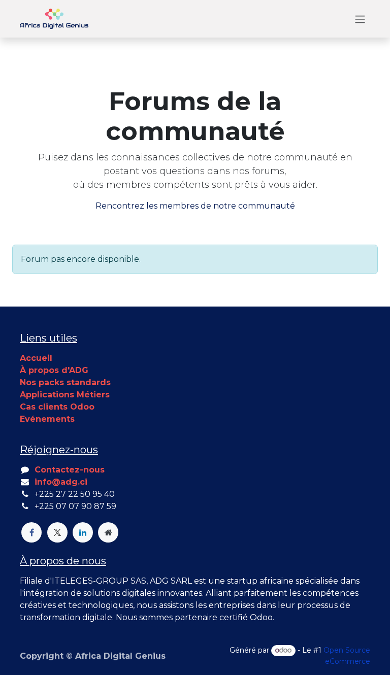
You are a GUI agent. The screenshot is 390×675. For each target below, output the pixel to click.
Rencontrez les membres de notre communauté (195, 206)
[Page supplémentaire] (108, 532)
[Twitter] (57, 532)
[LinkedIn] (83, 532)
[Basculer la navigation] (360, 18)
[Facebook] (31, 532)
